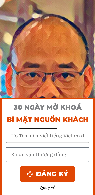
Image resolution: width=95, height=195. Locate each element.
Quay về (47, 187)
